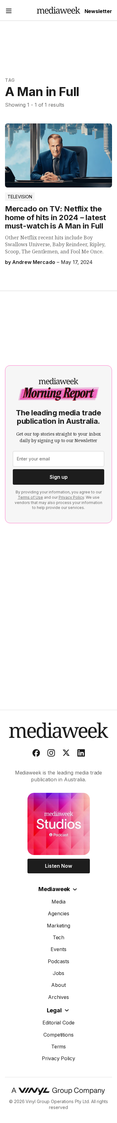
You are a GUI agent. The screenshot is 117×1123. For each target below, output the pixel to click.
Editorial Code (58, 1022)
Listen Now (58, 866)
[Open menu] (8, 11)
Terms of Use (30, 497)
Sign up (59, 477)
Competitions (58, 1035)
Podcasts (58, 961)
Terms (58, 1046)
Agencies (58, 913)
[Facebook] (36, 754)
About (58, 985)
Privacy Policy (71, 497)
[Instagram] (51, 754)
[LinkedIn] (81, 754)
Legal (54, 1010)
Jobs (59, 973)
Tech (59, 937)
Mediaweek (54, 889)
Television (19, 196)
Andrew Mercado (33, 262)
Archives (58, 997)
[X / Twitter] (66, 754)
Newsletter (98, 11)
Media (58, 902)
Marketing (59, 925)
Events (58, 949)
